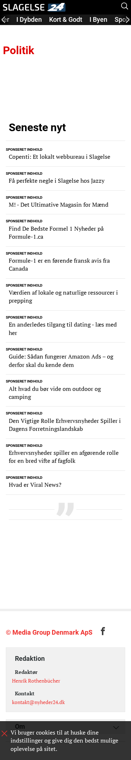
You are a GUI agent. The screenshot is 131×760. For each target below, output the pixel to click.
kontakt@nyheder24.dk (38, 702)
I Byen (98, 19)
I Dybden (29, 19)
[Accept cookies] (4, 733)
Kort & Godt (65, 19)
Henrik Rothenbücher (36, 680)
